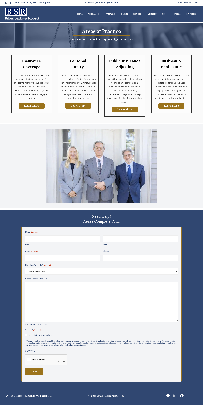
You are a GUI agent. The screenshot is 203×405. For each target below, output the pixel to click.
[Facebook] (10, 3)
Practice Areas (93, 14)
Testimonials (190, 14)
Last (105, 244)
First (27, 244)
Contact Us (153, 14)
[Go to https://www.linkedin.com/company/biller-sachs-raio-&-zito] (175, 396)
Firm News (176, 14)
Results (124, 14)
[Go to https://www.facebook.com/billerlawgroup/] (168, 396)
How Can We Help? (38, 265)
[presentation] (46, 359)
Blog (163, 14)
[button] (32, 106)
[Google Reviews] (6, 3)
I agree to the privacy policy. (39, 335)
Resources (136, 14)
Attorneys (110, 14)
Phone (106, 251)
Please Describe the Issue (36, 278)
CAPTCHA (30, 351)
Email (31, 251)
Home (80, 14)
